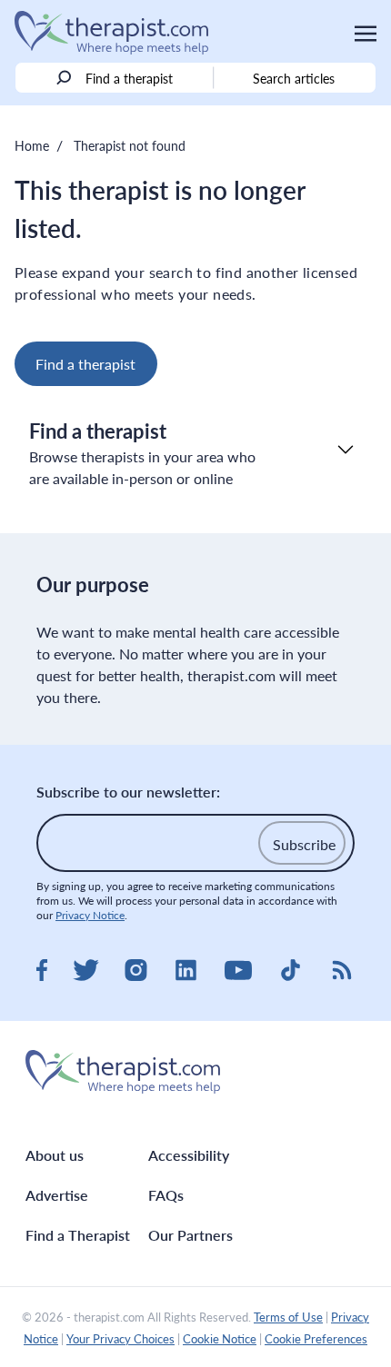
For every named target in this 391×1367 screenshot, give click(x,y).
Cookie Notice (219, 1339)
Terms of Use (288, 1317)
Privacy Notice (90, 915)
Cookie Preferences (316, 1339)
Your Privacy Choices (120, 1339)
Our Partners (190, 1234)
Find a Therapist (77, 1234)
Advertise (56, 1194)
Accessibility (188, 1154)
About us (54, 1154)
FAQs (166, 1194)
